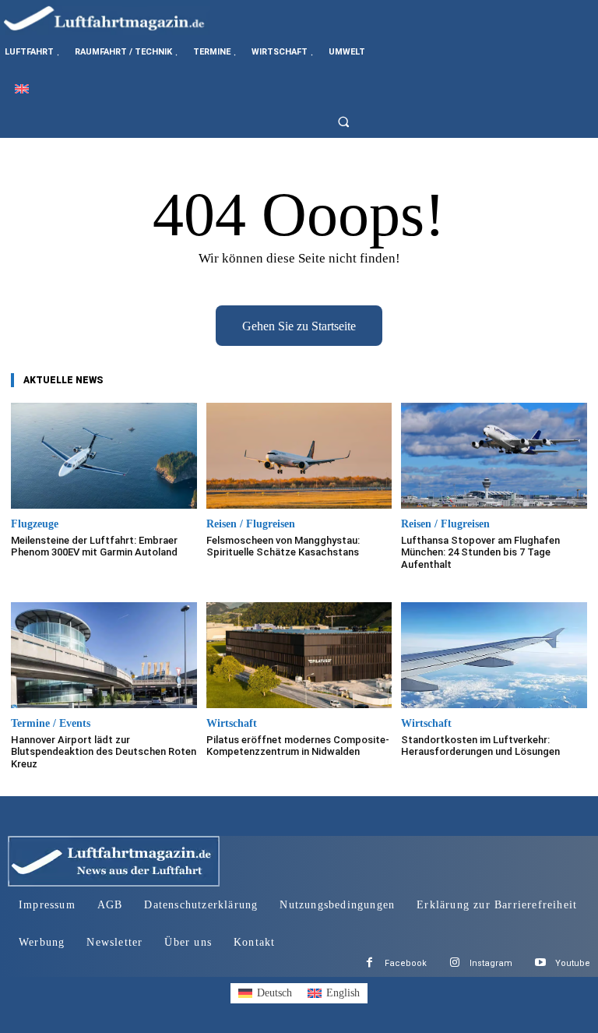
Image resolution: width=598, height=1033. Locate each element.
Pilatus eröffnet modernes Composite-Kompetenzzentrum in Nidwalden (297, 746)
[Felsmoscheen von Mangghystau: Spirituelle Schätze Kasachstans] (299, 456)
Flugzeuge (34, 524)
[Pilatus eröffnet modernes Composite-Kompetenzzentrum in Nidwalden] (299, 655)
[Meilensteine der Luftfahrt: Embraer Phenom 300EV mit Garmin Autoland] (104, 456)
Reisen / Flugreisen (250, 524)
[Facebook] (369, 963)
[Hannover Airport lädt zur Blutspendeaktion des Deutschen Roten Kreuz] (104, 655)
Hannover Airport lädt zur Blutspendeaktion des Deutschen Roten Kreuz (103, 752)
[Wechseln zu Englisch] (22, 88)
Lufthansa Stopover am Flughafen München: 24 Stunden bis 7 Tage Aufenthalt (480, 552)
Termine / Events (50, 723)
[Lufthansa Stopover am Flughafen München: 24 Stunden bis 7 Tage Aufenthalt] (494, 456)
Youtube (572, 963)
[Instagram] (454, 963)
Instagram (491, 963)
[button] (348, 121)
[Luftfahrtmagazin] (117, 17)
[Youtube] (540, 963)
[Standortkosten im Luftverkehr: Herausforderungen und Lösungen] (494, 655)
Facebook (406, 963)
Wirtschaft (231, 723)
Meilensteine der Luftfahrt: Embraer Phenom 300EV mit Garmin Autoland (94, 546)
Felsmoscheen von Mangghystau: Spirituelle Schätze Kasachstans (283, 546)
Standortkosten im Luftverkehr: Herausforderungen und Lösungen (480, 746)
